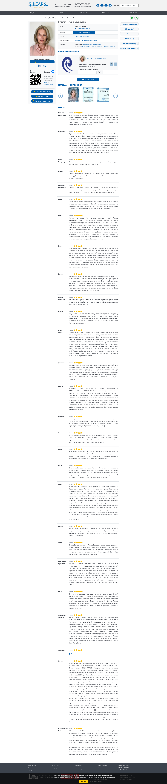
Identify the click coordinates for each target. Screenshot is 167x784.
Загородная (55, 768)
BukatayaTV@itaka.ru (82, 36)
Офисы (61, 13)
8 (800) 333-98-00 (82, 4)
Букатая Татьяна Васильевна (96, 59)
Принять (83, 781)
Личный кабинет (80, 770)
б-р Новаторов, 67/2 (84, 28)
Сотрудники (84, 13)
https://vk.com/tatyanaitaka (91, 44)
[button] (60, 96)
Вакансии (105, 13)
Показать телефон (43, 62)
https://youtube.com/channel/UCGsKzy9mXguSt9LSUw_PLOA (101, 47)
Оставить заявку (102, 766)
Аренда (30, 770)
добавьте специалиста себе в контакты (49, 84)
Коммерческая (56, 766)
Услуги (32, 13)
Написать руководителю (43, 101)
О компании (133, 13)
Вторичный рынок (33, 768)
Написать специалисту (43, 92)
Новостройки (32, 766)
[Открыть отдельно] (111, 64)
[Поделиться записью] (115, 64)
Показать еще (89, 80)
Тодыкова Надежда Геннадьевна (86, 40)
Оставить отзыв (43, 96)
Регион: (116, 5)
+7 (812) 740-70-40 (63, 4)
